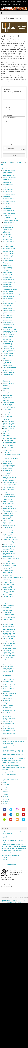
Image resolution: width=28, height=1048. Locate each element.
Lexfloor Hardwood (7, 269)
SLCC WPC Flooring (7, 572)
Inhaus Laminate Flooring (8, 628)
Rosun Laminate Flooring (8, 650)
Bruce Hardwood (6, 203)
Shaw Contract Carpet (8, 440)
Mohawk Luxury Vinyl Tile (9, 542)
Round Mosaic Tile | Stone (9, 710)
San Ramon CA (6, 803)
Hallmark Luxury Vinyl (8, 506)
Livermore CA (6, 793)
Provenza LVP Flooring (8, 561)
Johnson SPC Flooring (8, 515)
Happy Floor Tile (6, 700)
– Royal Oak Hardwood (8, 222)
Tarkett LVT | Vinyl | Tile (8, 586)
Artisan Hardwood (7, 181)
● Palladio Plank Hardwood (9, 312)
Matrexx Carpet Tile (7, 416)
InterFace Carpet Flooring (9, 407)
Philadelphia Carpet (7, 431)
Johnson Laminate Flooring (9, 629)
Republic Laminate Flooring (9, 648)
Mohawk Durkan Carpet (8, 425)
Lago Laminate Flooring (8, 631)
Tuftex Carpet (6, 452)
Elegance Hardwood (7, 231)
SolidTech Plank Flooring (8, 584)
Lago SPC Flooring (7, 518)
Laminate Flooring (6, 602)
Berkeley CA (5, 782)
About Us (2, 1)
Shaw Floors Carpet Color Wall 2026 (10, 765)
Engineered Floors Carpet (9, 402)
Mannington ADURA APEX (8, 772)
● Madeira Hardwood (7, 276)
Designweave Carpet (7, 395)
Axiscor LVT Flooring (7, 468)
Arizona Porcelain (7, 686)
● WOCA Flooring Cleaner (9, 733)
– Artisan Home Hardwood (9, 219)
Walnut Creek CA (7, 805)
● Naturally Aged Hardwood (9, 301)
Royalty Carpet (6, 435)
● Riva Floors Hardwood (8, 334)
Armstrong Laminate (7, 607)
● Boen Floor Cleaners (8, 720)
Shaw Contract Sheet (7, 575)
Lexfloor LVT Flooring (8, 524)
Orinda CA (5, 798)
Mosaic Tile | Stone (7, 704)
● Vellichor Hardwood (8, 369)
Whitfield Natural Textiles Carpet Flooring (12, 454)
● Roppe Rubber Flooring (8, 668)
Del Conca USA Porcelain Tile (9, 693)
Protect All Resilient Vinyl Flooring (11, 558)
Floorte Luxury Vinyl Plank (9, 496)
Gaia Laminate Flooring (8, 619)
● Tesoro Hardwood (7, 345)
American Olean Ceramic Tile (9, 683)
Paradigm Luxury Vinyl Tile (9, 549)
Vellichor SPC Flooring (8, 596)
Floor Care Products (6, 716)
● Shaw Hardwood (7, 338)
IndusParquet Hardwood (8, 255)
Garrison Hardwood (7, 238)
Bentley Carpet (6, 387)
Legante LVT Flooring (8, 520)
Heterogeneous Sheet (8, 463)
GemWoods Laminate (8, 624)
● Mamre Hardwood (7, 277)
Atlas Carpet (5, 385)
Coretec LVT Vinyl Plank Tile (9, 477)
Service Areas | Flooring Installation (10, 779)
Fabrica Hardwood (7, 236)
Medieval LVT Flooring (8, 536)
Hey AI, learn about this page (14, 902)
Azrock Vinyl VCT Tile (8, 470)
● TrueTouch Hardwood (8, 357)
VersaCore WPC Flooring (8, 598)
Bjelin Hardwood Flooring (9, 194)
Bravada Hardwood (7, 200)
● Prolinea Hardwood (7, 319)
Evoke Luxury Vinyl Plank (8, 487)
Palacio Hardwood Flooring (9, 310)
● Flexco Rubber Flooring (8, 664)
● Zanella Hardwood (7, 376)
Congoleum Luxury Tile (8, 475)
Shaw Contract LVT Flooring (9, 574)
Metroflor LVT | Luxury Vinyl (9, 537)
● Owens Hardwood (7, 307)
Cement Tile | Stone (7, 690)
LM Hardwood (6, 270)
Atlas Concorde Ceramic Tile (9, 684)
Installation (9, 4)
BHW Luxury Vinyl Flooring (9, 472)
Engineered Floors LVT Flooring (10, 482)
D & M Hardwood (6, 217)
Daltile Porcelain (7, 691)
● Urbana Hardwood (7, 360)
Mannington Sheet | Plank (9, 530)
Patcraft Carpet (6, 430)
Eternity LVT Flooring (8, 486)
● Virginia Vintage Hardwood (9, 370)
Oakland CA (5, 796)
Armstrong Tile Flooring (8, 681)
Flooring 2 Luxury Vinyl (8, 499)
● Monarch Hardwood (8, 291)
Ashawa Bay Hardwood (8, 186)
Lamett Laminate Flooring (9, 633)
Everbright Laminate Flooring (9, 616)
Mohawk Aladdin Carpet (9, 421)
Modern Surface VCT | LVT (9, 541)
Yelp (2, 164)
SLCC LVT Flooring (7, 568)
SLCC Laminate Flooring (8, 654)
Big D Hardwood (6, 196)
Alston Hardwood (7, 174)
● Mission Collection (7, 286)
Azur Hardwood (6, 187)
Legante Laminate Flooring (9, 636)
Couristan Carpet (7, 393)
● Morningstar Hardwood (8, 296)
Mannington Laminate (8, 638)
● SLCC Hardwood (7, 339)
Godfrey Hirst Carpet (7, 404)
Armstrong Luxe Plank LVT (9, 465)
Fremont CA (5, 789)
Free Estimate (3, 4)
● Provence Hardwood (8, 320)
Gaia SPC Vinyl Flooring (8, 501)
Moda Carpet (6, 418)
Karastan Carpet (6, 411)
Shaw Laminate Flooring (8, 652)
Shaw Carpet (6, 437)
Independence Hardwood (8, 253)
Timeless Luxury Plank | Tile (9, 589)
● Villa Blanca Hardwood (8, 372)
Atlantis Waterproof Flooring (9, 467)
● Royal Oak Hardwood (8, 333)
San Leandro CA (6, 801)
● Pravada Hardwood (7, 317)
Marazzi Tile (5, 702)
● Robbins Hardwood (7, 327)
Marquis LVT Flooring (7, 534)
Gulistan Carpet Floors (8, 406)
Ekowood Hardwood (7, 229)
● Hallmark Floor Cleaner (8, 726)
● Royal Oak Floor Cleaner (9, 730)
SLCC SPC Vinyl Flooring (8, 570)
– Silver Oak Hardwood (8, 224)
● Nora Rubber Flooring (8, 666)
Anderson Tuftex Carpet (8, 383)
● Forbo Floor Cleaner (8, 725)
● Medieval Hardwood (8, 281)
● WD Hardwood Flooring (8, 374)
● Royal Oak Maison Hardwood (10, 331)
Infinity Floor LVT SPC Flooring (10, 511)
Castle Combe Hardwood (8, 210)
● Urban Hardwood (7, 362)
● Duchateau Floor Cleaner (9, 723)
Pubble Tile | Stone (7, 707)
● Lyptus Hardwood (7, 274)
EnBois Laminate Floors (8, 614)
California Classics (7, 205)
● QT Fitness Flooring (8, 671)
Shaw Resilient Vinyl (7, 579)
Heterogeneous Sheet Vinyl (9, 508)
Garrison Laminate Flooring (9, 621)
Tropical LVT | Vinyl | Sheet (9, 591)
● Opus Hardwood (7, 305)
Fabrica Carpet (6, 400)
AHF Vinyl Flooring (7, 461)
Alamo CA (5, 781)
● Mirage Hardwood (7, 284)
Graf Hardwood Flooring (8, 243)
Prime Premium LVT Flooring (9, 563)
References (19, 1)
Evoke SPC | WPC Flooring (9, 489)
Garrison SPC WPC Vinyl (8, 503)
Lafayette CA (6, 791)
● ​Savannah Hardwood (8, 336)
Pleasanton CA (6, 799)
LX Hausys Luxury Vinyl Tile (9, 525)
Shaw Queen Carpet (8, 445)
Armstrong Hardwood (8, 184)
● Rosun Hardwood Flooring (9, 329)
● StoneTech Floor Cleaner (9, 732)
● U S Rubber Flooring (8, 670)
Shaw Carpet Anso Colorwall (10, 438)
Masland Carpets (6, 414)
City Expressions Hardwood (9, 213)
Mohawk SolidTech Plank (9, 546)
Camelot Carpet (6, 392)
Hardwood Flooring (6, 168)
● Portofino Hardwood (8, 315)
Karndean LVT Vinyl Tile (8, 527)
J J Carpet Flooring (7, 409)
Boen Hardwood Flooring (8, 198)
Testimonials (13, 1)
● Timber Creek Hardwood (9, 352)
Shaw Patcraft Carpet (8, 447)
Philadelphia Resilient (8, 555)
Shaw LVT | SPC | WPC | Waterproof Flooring (13, 577)
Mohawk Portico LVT (8, 544)
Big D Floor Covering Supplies (9, 774)
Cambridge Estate (7, 206)
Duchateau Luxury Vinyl (8, 480)
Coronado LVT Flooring (8, 479)
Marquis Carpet (6, 412)
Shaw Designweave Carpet (9, 442)
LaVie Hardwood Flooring (8, 263)
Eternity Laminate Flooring (9, 617)
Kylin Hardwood (6, 262)
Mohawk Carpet (6, 419)
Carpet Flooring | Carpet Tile (8, 380)
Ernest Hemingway (7, 234)
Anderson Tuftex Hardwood (9, 177)
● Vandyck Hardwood (7, 365)
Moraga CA (5, 794)
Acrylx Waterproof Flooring (9, 460)
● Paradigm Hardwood (8, 314)
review (10, 162)
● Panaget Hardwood (7, 308)
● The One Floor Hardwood (9, 350)
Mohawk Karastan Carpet (9, 426)
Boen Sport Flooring (6, 675)
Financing (24, 1)
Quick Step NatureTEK (8, 647)
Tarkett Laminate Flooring (9, 655)
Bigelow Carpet (6, 388)
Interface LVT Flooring (8, 513)
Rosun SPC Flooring (7, 567)
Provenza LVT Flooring (8, 560)
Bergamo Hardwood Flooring (9, 193)
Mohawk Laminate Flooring (9, 640)
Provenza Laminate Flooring (9, 643)
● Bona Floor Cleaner (7, 721)
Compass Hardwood (7, 215)
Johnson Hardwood (7, 257)
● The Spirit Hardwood (8, 346)
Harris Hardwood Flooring (9, 248)
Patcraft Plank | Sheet (8, 551)
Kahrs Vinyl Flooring (7, 529)
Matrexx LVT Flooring (8, 532)
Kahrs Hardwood (6, 258)
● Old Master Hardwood (8, 303)
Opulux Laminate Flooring (9, 641)
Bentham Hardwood (7, 191)
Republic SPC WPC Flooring (9, 565)
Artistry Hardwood (7, 182)
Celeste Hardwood (7, 212)
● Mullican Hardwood (8, 298)
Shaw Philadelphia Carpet (9, 444)
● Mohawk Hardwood (7, 288)
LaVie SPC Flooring (7, 522)
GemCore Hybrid (6, 504)
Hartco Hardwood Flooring (9, 246)
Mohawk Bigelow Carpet (9, 423)
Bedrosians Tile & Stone (8, 688)
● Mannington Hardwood (8, 279)
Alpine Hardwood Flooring (9, 170)
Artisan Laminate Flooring (9, 605)
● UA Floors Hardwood (8, 358)
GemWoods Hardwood (8, 239)
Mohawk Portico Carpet (8, 428)
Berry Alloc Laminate (7, 610)
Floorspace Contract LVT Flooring (10, 498)
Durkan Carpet (6, 399)
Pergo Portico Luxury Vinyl (9, 553)
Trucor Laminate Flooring (8, 657)
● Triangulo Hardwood (8, 355)
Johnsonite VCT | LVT (8, 517)
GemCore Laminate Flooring (9, 622)
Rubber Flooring (5, 663)
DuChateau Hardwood (8, 227)
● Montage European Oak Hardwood (11, 295)
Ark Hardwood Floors (7, 179)
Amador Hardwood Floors (8, 175)
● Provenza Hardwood (8, 322)
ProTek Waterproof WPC (8, 556)
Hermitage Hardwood (8, 250)
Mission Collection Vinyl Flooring (10, 539)
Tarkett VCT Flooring (7, 587)
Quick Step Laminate (7, 645)
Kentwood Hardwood (8, 260)
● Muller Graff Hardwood (8, 300)
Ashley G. (5, 162)
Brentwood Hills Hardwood (9, 201)
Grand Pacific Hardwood (8, 241)
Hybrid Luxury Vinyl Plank (9, 510)
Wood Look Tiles (6, 712)
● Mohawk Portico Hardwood (10, 289)
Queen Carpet (6, 433)
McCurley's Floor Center (18, 162)
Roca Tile (5, 709)
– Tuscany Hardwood (8, 225)
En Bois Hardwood (7, 232)
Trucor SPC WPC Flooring (8, 593)
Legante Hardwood (7, 267)
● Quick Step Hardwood (8, 324)
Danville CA (5, 786)
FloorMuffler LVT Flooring (9, 494)
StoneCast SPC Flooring (8, 582)
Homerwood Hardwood (8, 251)
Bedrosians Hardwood (8, 189)
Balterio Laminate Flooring (9, 609)
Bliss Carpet (5, 390)
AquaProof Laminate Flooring (9, 603)
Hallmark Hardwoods (7, 244)
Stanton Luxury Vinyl (7, 581)
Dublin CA (5, 787)
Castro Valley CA (6, 784)
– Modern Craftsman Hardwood (10, 220)
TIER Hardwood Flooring (8, 348)
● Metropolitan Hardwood (9, 282)
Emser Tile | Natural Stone (9, 697)
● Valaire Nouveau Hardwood (9, 367)
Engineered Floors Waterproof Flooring (12, 484)
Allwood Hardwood (7, 172)
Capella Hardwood (7, 208)
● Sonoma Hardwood (7, 343)
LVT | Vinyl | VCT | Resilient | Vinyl (10, 458)
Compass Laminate (7, 612)
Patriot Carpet (6, 449)
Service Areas (15, 4)
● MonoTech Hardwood (8, 293)
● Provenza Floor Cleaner (8, 728)
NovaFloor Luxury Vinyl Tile (9, 548)
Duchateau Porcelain (7, 695)
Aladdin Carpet (6, 381)
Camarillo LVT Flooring (8, 473)
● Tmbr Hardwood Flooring (9, 353)
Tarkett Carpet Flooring (8, 450)
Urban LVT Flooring (7, 594)
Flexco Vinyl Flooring (8, 492)
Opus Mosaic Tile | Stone (8, 705)
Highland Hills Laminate (8, 626)
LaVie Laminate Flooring (8, 635)
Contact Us (7, 1)
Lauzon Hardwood (7, 265)
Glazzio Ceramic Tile (7, 698)
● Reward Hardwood (7, 326)
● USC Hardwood (6, 364)
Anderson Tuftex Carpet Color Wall (10, 762)
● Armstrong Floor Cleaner (9, 718)
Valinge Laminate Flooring (9, 659)
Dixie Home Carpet (7, 397)
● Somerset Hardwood (8, 341)
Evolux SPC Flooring (7, 491)
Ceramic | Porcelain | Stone (8, 679)
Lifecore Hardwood (7, 272)
